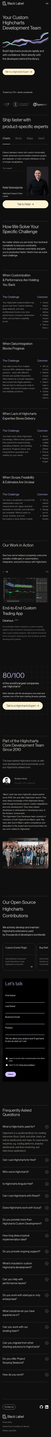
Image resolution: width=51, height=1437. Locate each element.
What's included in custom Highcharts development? (17, 1265)
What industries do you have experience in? (19, 1313)
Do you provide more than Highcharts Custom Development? (22, 1221)
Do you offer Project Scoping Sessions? (14, 1360)
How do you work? (13, 1374)
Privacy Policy (7, 1422)
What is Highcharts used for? (19, 1126)
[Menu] (47, 3)
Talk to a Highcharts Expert (17, 72)
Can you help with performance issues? (14, 1281)
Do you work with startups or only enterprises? (21, 1297)
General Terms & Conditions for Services (16, 1426)
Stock (18, 138)
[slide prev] (4, 572)
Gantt (41, 138)
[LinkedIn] (46, 1407)
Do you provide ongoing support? (21, 1251)
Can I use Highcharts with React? (21, 1195)
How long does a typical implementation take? (16, 1237)
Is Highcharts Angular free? (18, 1183)
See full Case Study (24, 590)
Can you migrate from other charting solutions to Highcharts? (21, 1344)
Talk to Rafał (23, 204)
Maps (30, 138)
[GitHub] (41, 1407)
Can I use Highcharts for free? (19, 1159)
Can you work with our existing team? (15, 1328)
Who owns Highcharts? (16, 1171)
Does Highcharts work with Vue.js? (22, 1207)
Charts (6, 138)
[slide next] (6, 572)
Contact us (9, 1407)
